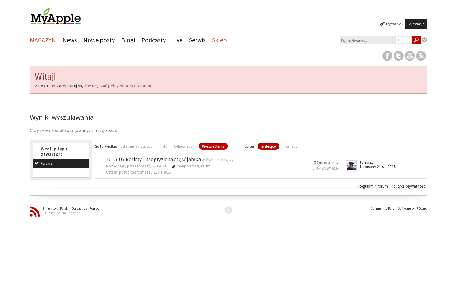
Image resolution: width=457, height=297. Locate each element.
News (69, 40)
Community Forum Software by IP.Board (399, 208)
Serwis (197, 40)
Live (177, 40)
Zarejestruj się (69, 86)
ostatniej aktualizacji (138, 146)
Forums (46, 163)
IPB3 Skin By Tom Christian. (61, 213)
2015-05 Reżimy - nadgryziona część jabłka (153, 159)
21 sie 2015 (162, 172)
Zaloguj (42, 86)
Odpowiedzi (183, 146)
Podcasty (153, 40)
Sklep (219, 40)
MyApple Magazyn (220, 159)
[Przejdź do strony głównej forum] (55, 13)
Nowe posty (99, 40)
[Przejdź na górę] (228, 210)
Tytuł (164, 146)
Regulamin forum (373, 186)
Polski (64, 208)
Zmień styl (50, 208)
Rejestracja (416, 24)
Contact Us (79, 208)
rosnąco (291, 146)
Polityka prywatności (408, 186)
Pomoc (94, 208)
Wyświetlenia (213, 146)
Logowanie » (394, 24)
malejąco (268, 146)
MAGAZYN (43, 40)
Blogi (128, 40)
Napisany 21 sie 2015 (378, 166)
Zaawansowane (424, 39)
